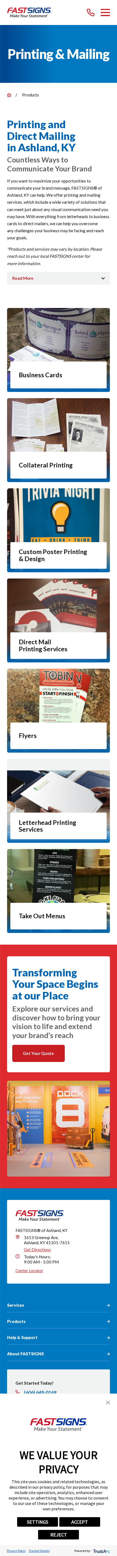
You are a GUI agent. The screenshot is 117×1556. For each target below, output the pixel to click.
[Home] (29, 12)
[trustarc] (101, 1550)
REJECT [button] (58, 1535)
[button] (108, 1402)
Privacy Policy (16, 1551)
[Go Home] (9, 95)
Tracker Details (39, 1551)
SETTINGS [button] (37, 1522)
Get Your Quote (38, 1053)
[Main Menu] (105, 12)
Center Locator (29, 1270)
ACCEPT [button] (79, 1522)
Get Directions (37, 1249)
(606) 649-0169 (40, 1392)
